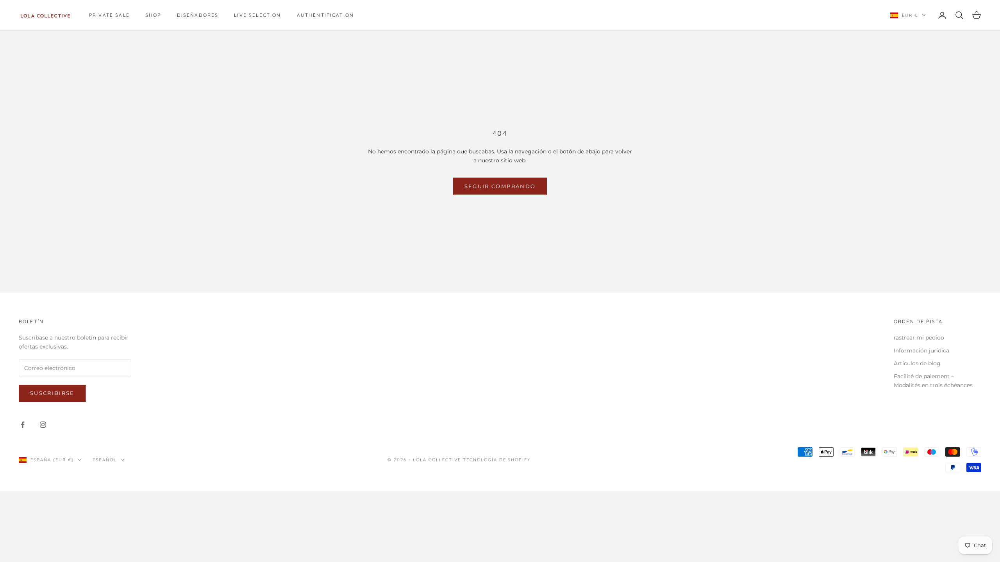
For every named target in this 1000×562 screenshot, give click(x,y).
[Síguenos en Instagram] (43, 425)
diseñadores (198, 15)
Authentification (325, 15)
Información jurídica (921, 350)
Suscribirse (52, 393)
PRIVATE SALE (109, 15)
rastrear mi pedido (919, 337)
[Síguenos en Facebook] (23, 425)
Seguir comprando (500, 186)
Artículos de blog (917, 363)
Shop (153, 15)
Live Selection (257, 15)
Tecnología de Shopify (497, 459)
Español (105, 459)
